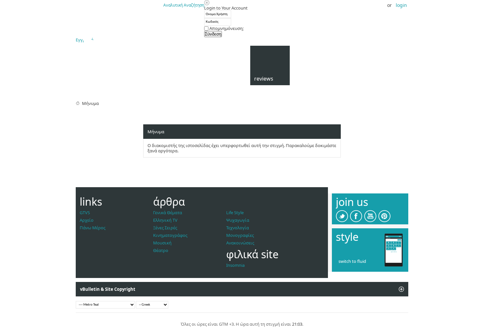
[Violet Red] (352, 255)
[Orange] (339, 255)
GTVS (85, 212)
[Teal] (345, 248)
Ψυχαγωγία (237, 220)
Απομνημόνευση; (226, 28)
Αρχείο (87, 220)
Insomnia (235, 265)
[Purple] (359, 255)
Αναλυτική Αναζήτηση (183, 5)
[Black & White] (365, 255)
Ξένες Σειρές (165, 228)
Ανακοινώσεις (240, 243)
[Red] (345, 255)
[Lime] (359, 248)
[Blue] (339, 248)
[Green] (352, 248)
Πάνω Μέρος (92, 228)
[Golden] (365, 248)
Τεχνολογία (237, 228)
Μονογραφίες (240, 235)
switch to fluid (352, 261)
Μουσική (162, 243)
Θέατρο (160, 250)
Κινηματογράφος (170, 235)
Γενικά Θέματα (167, 212)
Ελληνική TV (165, 220)
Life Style (235, 212)
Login (401, 5)
